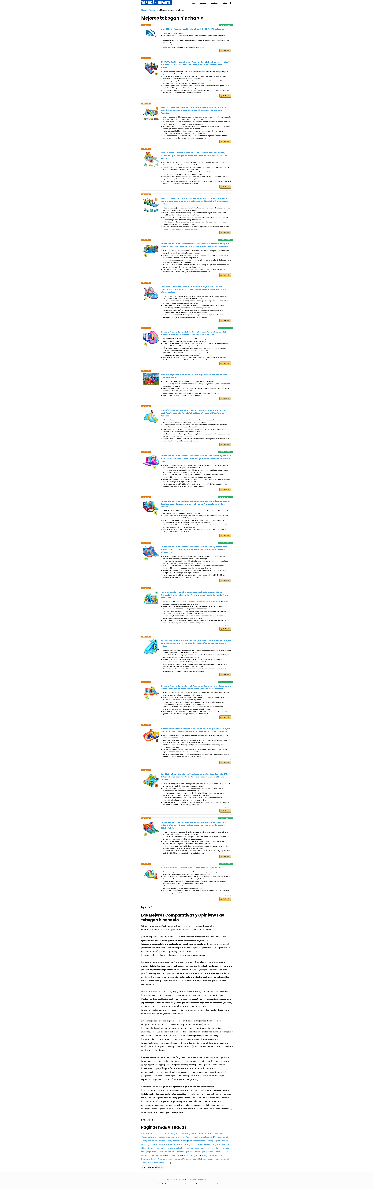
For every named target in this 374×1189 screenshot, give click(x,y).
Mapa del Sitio (203, 1179)
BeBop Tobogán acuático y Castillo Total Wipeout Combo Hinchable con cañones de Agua (194, 376)
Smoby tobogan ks (191, 1155)
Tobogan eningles (209, 1155)
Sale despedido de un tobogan (178, 1144)
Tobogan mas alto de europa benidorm (202, 1148)
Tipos (193, 3)
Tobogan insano (149, 1137)
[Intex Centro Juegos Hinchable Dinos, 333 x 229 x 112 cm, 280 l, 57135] (151, 874)
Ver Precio (226, 50)
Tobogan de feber (222, 1137)
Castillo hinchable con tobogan (202, 1140)
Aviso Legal (170, 1179)
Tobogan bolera (206, 1159)
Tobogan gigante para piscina (170, 1137)
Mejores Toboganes (150, 10)
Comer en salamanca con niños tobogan (159, 1133)
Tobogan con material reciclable (169, 1148)
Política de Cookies (179, 1179)
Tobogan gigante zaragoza (170, 1159)
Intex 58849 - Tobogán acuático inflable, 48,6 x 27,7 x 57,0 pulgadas (192, 29)
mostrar (160, 1167)
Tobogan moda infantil (177, 1140)
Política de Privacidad (192, 1179)
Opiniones (214, 3)
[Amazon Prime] (228, 626)
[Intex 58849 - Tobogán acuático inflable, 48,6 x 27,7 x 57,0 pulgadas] (151, 33)
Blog (225, 3)
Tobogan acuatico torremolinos (156, 1163)
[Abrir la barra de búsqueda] (230, 3)
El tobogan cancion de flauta (163, 1152)
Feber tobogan (221, 1159)
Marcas (203, 3)
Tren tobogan (183, 1152)
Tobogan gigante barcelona (191, 1133)
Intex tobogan (158, 1144)
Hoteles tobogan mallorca (201, 1152)
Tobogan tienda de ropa (215, 1133)
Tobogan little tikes (202, 1144)
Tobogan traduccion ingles (153, 1140)
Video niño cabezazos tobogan (199, 1137)
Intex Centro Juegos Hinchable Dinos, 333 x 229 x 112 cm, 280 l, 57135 (192, 868)
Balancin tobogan (174, 1155)
